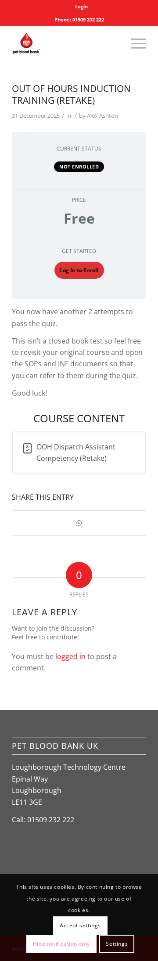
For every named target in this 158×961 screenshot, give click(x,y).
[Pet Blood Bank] (65, 43)
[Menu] (134, 43)
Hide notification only (61, 943)
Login (81, 6)
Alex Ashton (102, 115)
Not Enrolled (79, 166)
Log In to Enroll (79, 270)
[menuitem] (81, 6)
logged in (70, 656)
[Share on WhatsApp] (79, 523)
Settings (117, 943)
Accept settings (80, 925)
